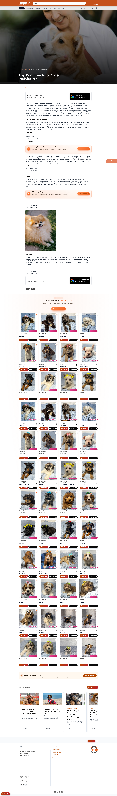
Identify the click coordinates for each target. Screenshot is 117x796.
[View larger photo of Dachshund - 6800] (56, 344)
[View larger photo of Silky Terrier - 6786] (96, 374)
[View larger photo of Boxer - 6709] (96, 610)
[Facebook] (21, 785)
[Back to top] (97, 741)
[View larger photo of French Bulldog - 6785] (96, 344)
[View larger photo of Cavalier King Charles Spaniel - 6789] (96, 492)
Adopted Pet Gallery (47, 8)
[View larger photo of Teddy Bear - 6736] (76, 581)
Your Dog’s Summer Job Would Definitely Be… (52, 711)
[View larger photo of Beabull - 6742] (36, 581)
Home (20, 69)
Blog (63, 8)
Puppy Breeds (57, 8)
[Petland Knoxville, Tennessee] (24, 3)
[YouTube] (24, 785)
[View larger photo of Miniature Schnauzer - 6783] (56, 492)
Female (22, 335)
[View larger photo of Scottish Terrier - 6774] (36, 522)
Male (42, 335)
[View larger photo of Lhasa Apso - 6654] (76, 640)
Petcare (77, 707)
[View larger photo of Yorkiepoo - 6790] (36, 492)
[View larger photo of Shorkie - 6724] (96, 581)
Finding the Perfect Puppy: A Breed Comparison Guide (29, 711)
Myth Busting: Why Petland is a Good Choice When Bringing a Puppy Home (74, 715)
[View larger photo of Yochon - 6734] (56, 581)
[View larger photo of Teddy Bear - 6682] (36, 640)
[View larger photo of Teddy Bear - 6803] (56, 315)
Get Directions (24, 759)
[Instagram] (26, 785)
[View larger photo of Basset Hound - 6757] (56, 551)
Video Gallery (38, 8)
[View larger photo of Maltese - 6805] (96, 315)
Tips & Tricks (22, 71)
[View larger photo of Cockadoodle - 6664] (56, 640)
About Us (54, 751)
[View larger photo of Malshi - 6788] (56, 374)
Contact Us (55, 754)
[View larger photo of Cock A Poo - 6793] (76, 492)
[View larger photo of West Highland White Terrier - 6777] (76, 374)
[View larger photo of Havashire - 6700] (76, 610)
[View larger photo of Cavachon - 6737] (96, 551)
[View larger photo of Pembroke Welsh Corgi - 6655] (96, 640)
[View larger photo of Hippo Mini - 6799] (36, 344)
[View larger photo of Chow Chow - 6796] (76, 344)
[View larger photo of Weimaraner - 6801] (76, 315)
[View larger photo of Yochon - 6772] (56, 522)
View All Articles (92, 687)
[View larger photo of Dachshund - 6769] (36, 551)
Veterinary (76, 708)
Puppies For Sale (29, 8)
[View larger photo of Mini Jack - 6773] (76, 522)
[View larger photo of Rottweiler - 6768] (96, 522)
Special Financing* (56, 749)
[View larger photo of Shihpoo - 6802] (36, 315)
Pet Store (72, 707)
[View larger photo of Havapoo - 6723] (36, 610)
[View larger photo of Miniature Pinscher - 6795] (36, 374)
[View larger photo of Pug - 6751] (76, 551)
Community (27, 69)
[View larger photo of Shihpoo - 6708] (56, 610)
